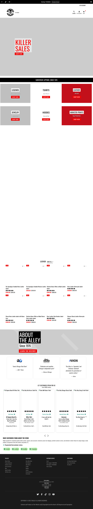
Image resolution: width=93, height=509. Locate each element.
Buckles (27, 468)
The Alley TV (69, 464)
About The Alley (8, 470)
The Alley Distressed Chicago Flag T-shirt (15, 185)
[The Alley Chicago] (10, 12)
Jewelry (27, 470)
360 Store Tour (8, 472)
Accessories (28, 474)
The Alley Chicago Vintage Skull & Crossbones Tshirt (34, 156)
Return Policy (7, 461)
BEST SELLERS (10, 131)
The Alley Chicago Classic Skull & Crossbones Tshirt (34, 186)
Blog (6, 468)
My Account (83, 5)
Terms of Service (8, 466)
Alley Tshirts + (28, 464)
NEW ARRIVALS (10, 194)
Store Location (49, 466)
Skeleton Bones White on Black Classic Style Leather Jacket (35, 317)
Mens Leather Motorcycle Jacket (75, 185)
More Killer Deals (29, 461)
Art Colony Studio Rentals (71, 461)
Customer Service (55, 2)
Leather (27, 466)
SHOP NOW (19, 54)
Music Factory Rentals (71, 463)
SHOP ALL (49, 262)
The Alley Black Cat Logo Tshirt (12, 155)
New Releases (28, 463)
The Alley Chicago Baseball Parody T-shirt (56, 185)
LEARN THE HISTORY (28, 351)
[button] (9, 157)
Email (47, 461)
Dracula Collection (29, 472)
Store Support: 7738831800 (51, 463)
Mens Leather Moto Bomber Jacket (55, 316)
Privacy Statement (8, 463)
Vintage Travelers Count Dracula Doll (76, 155)
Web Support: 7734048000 (51, 464)
